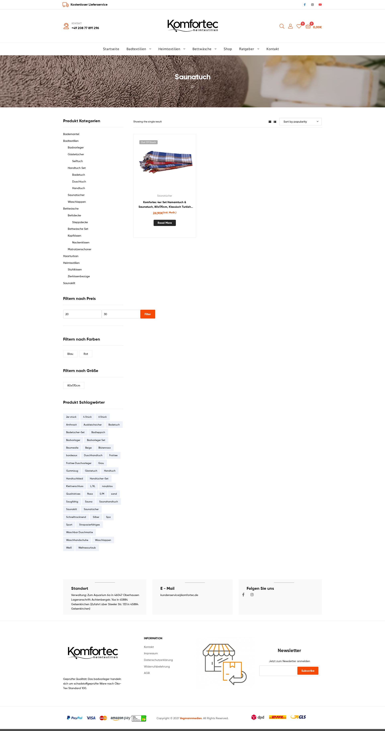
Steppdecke (80, 222)
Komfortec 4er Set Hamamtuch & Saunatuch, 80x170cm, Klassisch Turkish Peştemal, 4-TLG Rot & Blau (165, 204)
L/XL (92, 486)
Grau (101, 463)
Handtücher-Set (99, 478)
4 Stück (87, 416)
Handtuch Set (77, 167)
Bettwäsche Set (78, 228)
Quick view (174, 165)
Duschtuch (79, 181)
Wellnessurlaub (87, 547)
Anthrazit (71, 424)
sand (114, 493)
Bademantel (71, 134)
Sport (69, 524)
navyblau (107, 486)
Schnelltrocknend (76, 516)
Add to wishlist (155, 165)
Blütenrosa (104, 447)
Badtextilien (71, 140)
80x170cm (73, 385)
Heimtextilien (71, 262)
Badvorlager (73, 440)
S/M (102, 493)
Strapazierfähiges (89, 524)
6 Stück (102, 416)
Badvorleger (76, 147)
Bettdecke (74, 215)
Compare (165, 165)
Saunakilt (69, 283)
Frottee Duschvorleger (78, 463)
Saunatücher (164, 195)
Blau (70, 353)
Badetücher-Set (75, 432)
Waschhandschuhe (77, 539)
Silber (96, 516)
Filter (148, 314)
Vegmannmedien (191, 718)
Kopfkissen (74, 235)
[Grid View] (270, 121)
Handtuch (78, 188)
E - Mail (167, 588)
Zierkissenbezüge (79, 276)
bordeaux (71, 455)
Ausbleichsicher (93, 424)
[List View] (275, 121)
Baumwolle (72, 447)
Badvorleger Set (96, 440)
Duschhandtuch (93, 455)
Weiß (69, 547)
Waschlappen (77, 201)
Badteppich (98, 432)
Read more (165, 223)
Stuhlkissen (75, 269)
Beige (88, 447)
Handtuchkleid (74, 478)
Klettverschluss (74, 486)
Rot (86, 353)
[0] (299, 26)
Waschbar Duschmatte (79, 532)
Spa (108, 516)
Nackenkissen (80, 242)
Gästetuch (91, 470)
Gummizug (72, 470)
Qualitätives (73, 493)
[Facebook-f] (243, 594)
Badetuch (78, 174)
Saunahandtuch (108, 501)
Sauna (88, 501)
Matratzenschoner (79, 249)
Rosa (90, 493)
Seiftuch (77, 161)
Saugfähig (72, 501)
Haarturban (70, 256)
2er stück (71, 416)
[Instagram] (252, 594)
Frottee (113, 455)
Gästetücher (76, 154)
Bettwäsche (71, 208)
